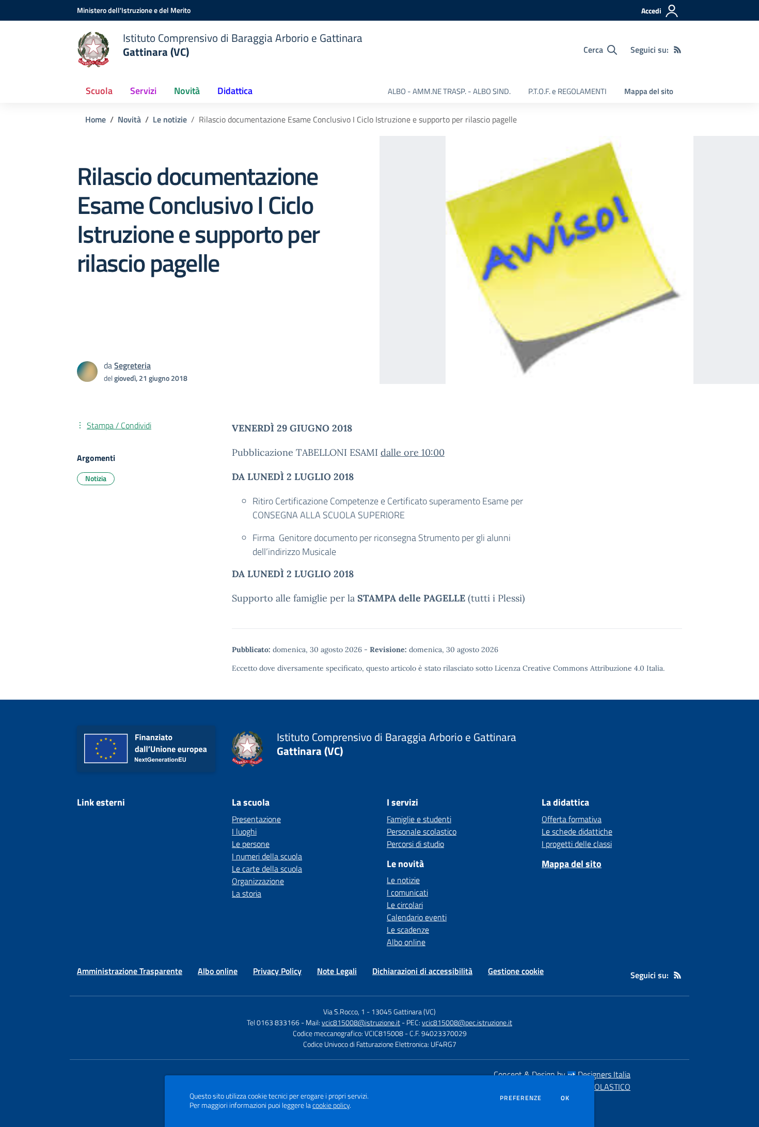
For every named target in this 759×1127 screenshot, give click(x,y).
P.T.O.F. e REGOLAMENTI (567, 91)
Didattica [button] (234, 91)
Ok (565, 1098)
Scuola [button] (99, 91)
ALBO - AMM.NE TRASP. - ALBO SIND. (449, 91)
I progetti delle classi (577, 844)
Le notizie (170, 119)
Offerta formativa (572, 819)
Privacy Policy (277, 971)
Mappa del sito (648, 91)
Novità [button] (187, 91)
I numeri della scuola (267, 856)
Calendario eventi (417, 917)
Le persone (251, 844)
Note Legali (337, 971)
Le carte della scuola (267, 868)
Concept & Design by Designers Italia (562, 1074)
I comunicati (407, 892)
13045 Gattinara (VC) (403, 1011)
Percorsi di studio (415, 844)
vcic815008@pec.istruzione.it (467, 1022)
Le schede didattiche (577, 831)
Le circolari (405, 905)
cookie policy (331, 1105)
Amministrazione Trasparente (129, 971)
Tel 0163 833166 (273, 1022)
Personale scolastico (421, 831)
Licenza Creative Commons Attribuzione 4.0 (569, 668)
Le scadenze (408, 929)
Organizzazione (258, 881)
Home (95, 119)
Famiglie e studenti (419, 819)
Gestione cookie (516, 971)
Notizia (95, 478)
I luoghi (244, 831)
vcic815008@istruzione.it (361, 1022)
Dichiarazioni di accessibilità (422, 971)
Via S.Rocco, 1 (344, 1011)
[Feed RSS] (677, 49)
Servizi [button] (143, 91)
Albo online (406, 942)
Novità (129, 119)
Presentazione (256, 819)
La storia (246, 893)
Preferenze (521, 1098)
